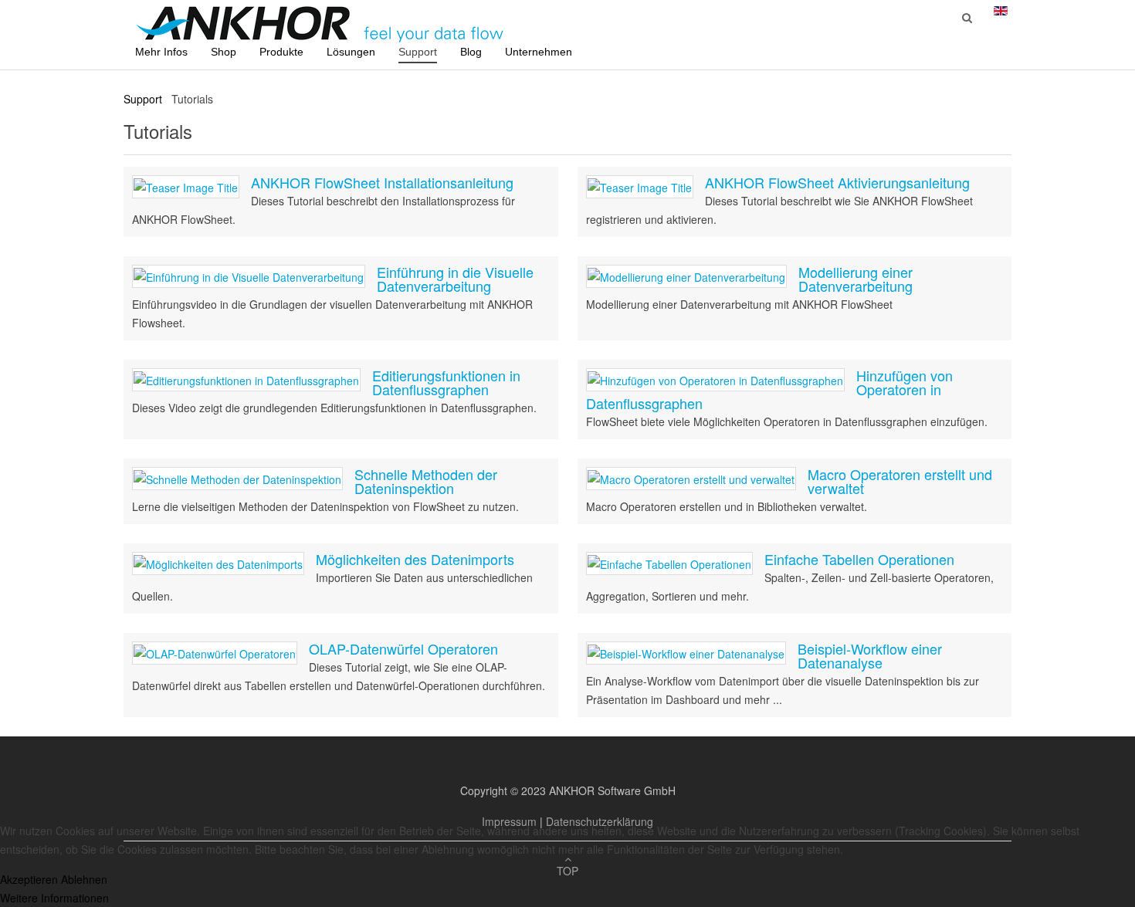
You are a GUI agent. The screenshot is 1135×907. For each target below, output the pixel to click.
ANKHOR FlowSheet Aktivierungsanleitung (837, 182)
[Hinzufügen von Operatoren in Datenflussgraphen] (715, 379)
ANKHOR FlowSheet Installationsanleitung (382, 182)
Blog (471, 52)
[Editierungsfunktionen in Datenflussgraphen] (246, 379)
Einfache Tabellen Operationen (859, 559)
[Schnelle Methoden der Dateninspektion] (237, 478)
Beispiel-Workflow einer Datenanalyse (870, 655)
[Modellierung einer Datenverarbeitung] (686, 275)
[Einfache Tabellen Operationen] (669, 562)
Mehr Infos (161, 52)
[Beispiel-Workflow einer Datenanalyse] (686, 652)
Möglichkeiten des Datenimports (415, 559)
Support (417, 52)
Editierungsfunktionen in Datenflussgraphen (446, 382)
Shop (223, 52)
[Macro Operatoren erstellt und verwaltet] (691, 478)
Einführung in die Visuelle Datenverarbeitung (455, 279)
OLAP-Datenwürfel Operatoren (403, 648)
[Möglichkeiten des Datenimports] (218, 562)
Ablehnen (84, 879)
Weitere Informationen (54, 897)
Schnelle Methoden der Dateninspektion (425, 481)
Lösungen (351, 52)
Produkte (281, 52)
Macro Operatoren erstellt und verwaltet (900, 481)
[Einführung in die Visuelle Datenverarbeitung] (249, 275)
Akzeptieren (29, 879)
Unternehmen (538, 52)
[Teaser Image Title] (186, 186)
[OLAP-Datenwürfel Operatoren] (215, 652)
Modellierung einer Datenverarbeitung (855, 279)
